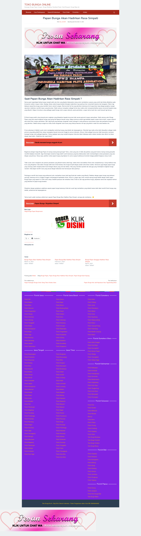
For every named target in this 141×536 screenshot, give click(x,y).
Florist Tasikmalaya (29, 346)
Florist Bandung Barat (62, 308)
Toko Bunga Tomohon (94, 440)
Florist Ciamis (60, 299)
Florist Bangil (59, 422)
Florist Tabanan (92, 480)
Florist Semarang (29, 340)
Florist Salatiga (28, 448)
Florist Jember (60, 374)
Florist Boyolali (28, 369)
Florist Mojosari (60, 404)
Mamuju (90, 416)
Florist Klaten (28, 395)
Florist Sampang (60, 433)
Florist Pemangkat (93, 397)
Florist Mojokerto (60, 401)
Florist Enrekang (92, 428)
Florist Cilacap (28, 314)
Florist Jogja (27, 334)
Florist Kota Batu (61, 454)
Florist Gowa (91, 434)
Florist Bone (91, 419)
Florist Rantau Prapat (94, 351)
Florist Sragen (28, 425)
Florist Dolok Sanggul (94, 342)
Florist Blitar (59, 360)
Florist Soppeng (92, 431)
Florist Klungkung (92, 477)
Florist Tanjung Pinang (94, 326)
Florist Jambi (91, 305)
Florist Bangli (91, 465)
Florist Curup (91, 314)
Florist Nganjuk (60, 407)
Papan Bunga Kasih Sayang (81, 276)
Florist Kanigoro (60, 363)
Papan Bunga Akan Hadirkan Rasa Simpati (61, 276)
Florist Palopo (91, 422)
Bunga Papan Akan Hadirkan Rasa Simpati (37, 260)
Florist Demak (28, 377)
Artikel (34, 276)
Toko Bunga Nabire (93, 496)
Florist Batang (28, 363)
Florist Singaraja (92, 454)
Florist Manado (92, 413)
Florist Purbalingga (29, 416)
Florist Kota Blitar (61, 457)
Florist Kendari (92, 408)
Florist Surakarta (29, 451)
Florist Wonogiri (28, 436)
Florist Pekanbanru (93, 308)
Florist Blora (27, 305)
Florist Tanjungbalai (93, 357)
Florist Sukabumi (61, 340)
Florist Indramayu (61, 320)
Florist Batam (91, 323)
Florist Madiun (28, 302)
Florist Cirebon (60, 314)
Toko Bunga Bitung (93, 446)
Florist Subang (60, 337)
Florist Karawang (60, 323)
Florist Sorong (92, 488)
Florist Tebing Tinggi (93, 360)
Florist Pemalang (29, 413)
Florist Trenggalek (29, 323)
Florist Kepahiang (92, 317)
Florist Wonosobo (29, 439)
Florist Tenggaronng (93, 388)
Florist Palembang (93, 329)
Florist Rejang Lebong (94, 320)
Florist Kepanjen (60, 398)
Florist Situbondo (61, 439)
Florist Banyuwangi (61, 357)
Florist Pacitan (60, 413)
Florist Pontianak (92, 370)
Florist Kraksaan (60, 430)
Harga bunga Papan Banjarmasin (33, 211)
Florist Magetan (60, 392)
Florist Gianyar (92, 471)
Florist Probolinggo (61, 428)
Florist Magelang (29, 410)
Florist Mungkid (28, 401)
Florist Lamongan (61, 383)
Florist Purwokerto (29, 357)
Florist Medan (91, 311)
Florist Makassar (92, 411)
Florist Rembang (29, 422)
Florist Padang (92, 302)
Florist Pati (27, 299)
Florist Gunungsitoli (93, 348)
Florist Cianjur (60, 311)
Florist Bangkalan (61, 354)
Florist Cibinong (28, 320)
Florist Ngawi (59, 410)
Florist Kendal (28, 392)
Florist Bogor (28, 331)
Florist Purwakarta (61, 334)
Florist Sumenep (60, 442)
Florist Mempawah (93, 394)
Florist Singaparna (61, 346)
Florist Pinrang (92, 425)
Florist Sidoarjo (60, 436)
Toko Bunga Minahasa (94, 437)
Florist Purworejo (29, 419)
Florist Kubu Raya (93, 385)
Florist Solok (91, 299)
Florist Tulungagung (61, 451)
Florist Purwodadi (29, 380)
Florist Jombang (60, 377)
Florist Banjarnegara (30, 354)
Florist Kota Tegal (29, 454)
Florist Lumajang (60, 386)
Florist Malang (60, 395)
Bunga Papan (44, 276)
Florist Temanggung (29, 433)
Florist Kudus (28, 398)
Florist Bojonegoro (61, 366)
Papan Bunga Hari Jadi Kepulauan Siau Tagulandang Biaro (100, 281)
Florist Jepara (28, 383)
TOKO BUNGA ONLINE (37, 4)
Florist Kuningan (60, 326)
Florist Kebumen (29, 308)
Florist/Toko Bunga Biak (94, 494)
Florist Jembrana (92, 474)
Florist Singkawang (93, 382)
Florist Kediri (59, 380)
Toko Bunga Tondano (93, 443)
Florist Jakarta (28, 343)
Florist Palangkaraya (93, 373)
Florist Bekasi (60, 305)
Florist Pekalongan (29, 407)
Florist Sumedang (61, 343)
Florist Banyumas (29, 360)
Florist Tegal (27, 430)
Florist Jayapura (92, 491)
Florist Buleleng (92, 468)
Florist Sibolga (92, 354)
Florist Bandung (28, 337)
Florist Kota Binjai (93, 345)
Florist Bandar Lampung (94, 331)
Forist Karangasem (93, 459)
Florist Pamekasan (61, 416)
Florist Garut (59, 317)
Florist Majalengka (61, 329)
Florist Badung (92, 462)
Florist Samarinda (93, 376)
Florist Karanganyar (29, 329)
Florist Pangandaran (30, 311)
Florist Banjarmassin (93, 379)
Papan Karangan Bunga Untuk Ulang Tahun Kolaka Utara (40, 281)
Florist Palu (91, 405)
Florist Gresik (60, 372)
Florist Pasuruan (60, 419)
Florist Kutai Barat (93, 391)
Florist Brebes (28, 326)
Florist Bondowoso (61, 369)
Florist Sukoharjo (29, 317)
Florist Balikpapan (93, 368)
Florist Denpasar (92, 456)
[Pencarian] (114, 12)
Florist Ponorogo (60, 425)
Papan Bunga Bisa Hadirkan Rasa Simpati (67, 260)
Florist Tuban (59, 448)
